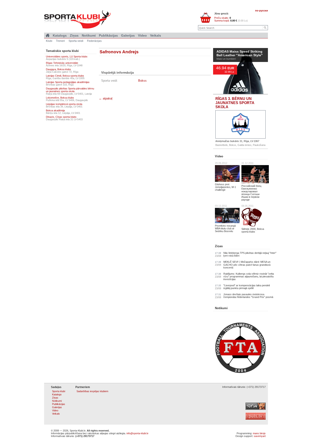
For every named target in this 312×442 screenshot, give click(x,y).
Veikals (155, 35)
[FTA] (240, 372)
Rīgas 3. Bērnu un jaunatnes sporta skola (234, 103)
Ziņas (219, 246)
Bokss (142, 80)
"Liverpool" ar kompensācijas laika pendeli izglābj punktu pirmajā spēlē (246, 286)
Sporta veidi (76, 41)
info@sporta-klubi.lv (137, 433)
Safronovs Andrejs (119, 51)
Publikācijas (108, 35)
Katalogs (60, 35)
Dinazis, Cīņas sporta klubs (61, 116)
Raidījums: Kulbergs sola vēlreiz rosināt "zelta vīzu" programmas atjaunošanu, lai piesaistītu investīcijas (248, 276)
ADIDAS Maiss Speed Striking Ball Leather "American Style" (240, 53)
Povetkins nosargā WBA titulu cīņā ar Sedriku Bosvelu (225, 228)
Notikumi (221, 308)
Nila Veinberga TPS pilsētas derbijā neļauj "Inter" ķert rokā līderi (249, 254)
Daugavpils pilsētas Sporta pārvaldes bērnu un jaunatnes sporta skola (70, 90)
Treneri (60, 41)
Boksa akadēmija (55, 110)
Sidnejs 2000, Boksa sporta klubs (252, 230)
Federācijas (94, 41)
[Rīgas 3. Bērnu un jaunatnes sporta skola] (240, 124)
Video (219, 156)
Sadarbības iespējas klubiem (92, 391)
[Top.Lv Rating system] (256, 408)
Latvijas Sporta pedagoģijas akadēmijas (68, 82)
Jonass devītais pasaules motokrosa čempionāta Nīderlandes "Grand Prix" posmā (248, 295)
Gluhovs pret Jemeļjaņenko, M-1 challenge (225, 187)
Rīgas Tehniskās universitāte (62, 63)
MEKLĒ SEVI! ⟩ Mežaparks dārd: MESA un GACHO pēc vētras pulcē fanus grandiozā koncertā (246, 264)
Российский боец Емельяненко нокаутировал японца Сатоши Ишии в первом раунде (251, 193)
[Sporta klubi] (47, 35)
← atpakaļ (105, 98)
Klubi (49, 41)
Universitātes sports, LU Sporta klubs (66, 56)
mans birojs (259, 433)
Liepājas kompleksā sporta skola (64, 104)
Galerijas (128, 35)
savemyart (260, 436)
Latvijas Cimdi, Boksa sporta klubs (65, 75)
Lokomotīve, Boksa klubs (60, 97)
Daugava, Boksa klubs (58, 69)
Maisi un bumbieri (226, 58)
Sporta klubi (58, 391)
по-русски (261, 10)
